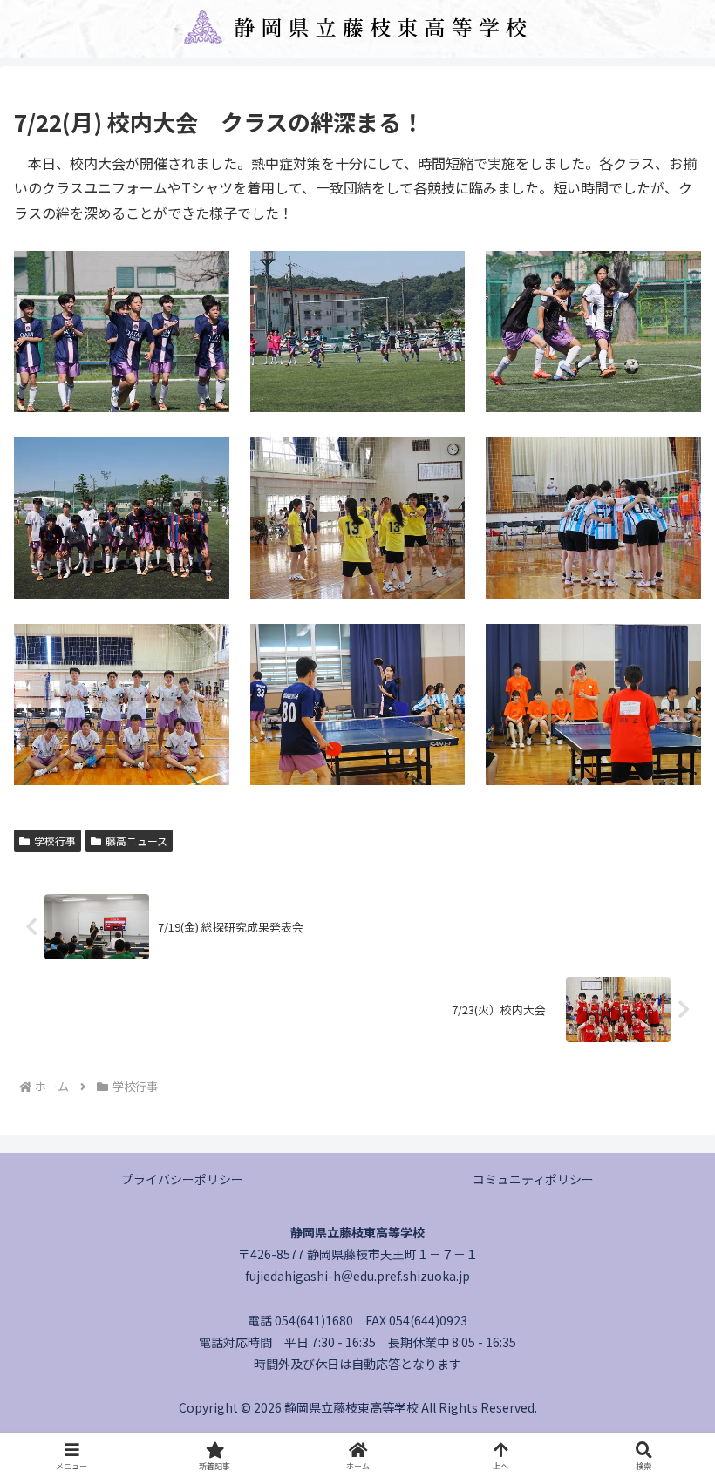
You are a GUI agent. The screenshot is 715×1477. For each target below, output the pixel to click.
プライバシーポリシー (182, 1179)
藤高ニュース (136, 840)
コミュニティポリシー (533, 1179)
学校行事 (55, 840)
